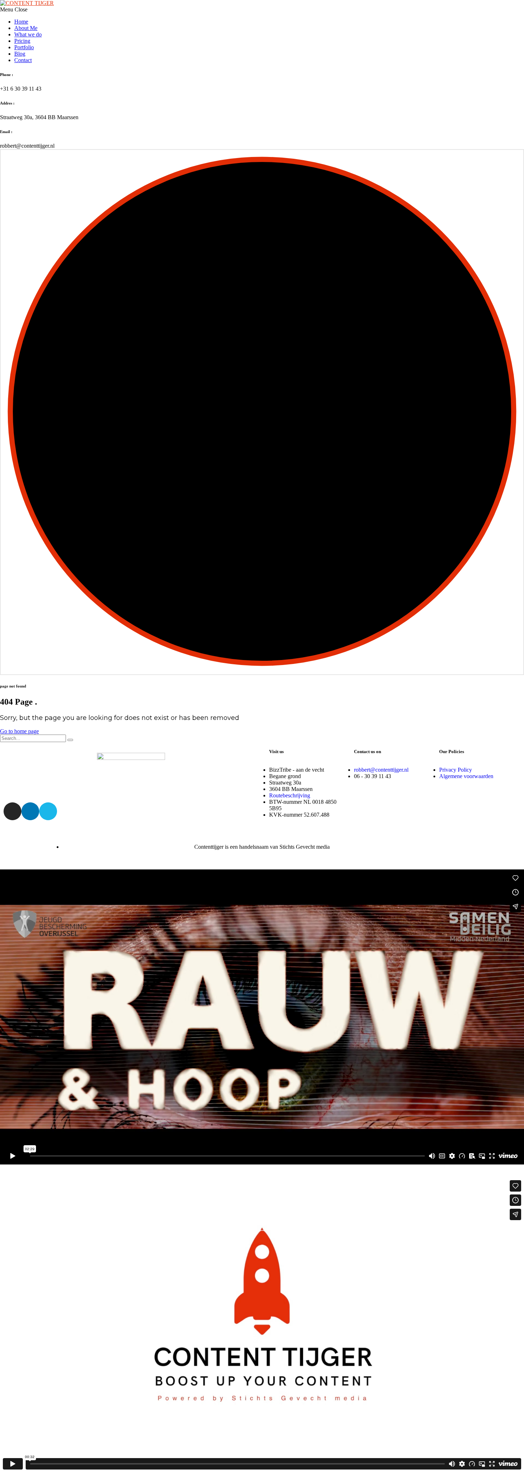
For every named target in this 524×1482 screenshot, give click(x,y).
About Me (25, 28)
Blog (19, 54)
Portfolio (24, 47)
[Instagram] (12, 811)
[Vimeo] (48, 811)
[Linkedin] (30, 811)
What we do (28, 34)
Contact (23, 60)
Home (21, 22)
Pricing (22, 41)
